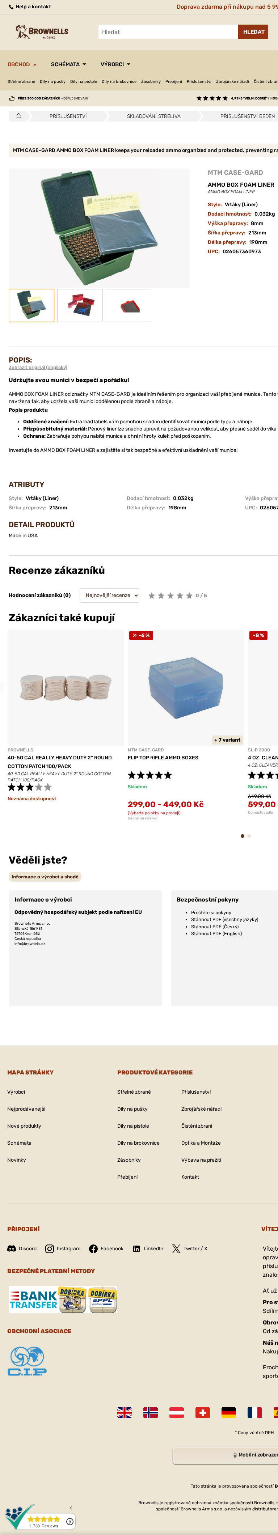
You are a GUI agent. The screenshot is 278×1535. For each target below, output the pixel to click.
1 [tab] (245, 839)
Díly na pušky (53, 81)
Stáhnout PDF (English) (216, 933)
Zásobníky (151, 81)
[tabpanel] (66, 728)
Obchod (19, 64)
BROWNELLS (20, 749)
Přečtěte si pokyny (211, 912)
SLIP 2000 (259, 749)
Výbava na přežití (201, 1160)
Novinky (16, 1160)
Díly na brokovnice (119, 81)
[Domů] (17, 116)
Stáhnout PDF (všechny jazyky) (224, 919)
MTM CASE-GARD (235, 173)
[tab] (45, 877)
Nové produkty (24, 1126)
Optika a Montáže (201, 1143)
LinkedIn (153, 1249)
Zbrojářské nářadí (232, 81)
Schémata (65, 64)
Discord (28, 1249)
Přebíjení (173, 81)
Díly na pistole (83, 81)
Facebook (112, 1249)
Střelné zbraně (21, 81)
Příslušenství (199, 81)
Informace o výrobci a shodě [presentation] (45, 876)
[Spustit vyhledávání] (253, 32)
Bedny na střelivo (142, 818)
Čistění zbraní (196, 1126)
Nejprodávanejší (26, 1109)
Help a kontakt (32, 7)
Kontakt (190, 1177)
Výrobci (112, 64)
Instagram (68, 1249)
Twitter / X (195, 1249)
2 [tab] (251, 839)
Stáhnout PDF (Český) (215, 926)
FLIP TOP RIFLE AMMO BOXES (163, 758)
